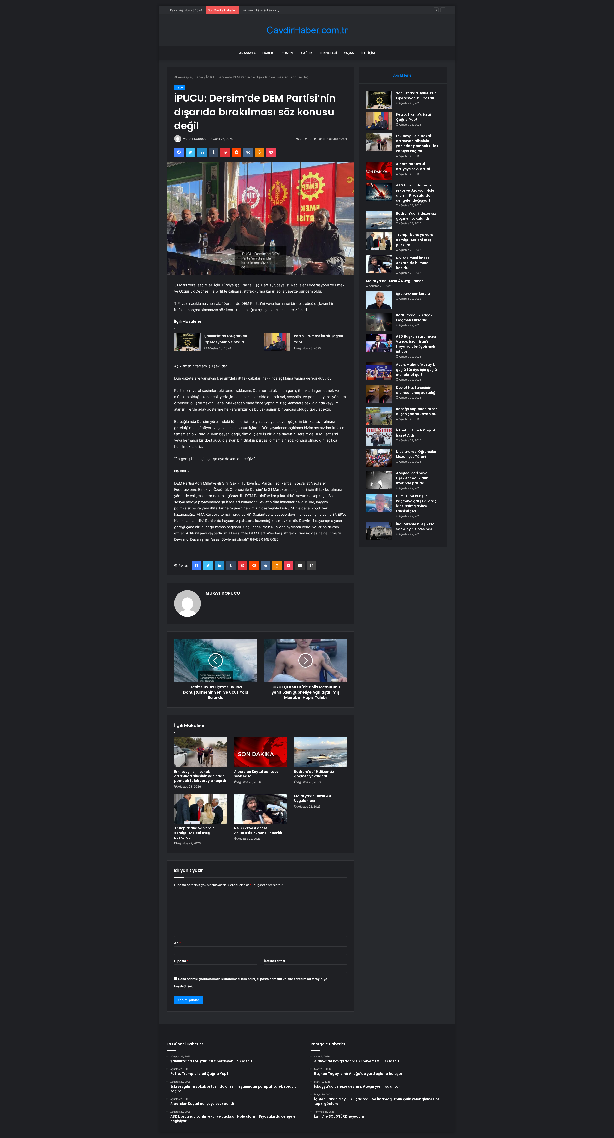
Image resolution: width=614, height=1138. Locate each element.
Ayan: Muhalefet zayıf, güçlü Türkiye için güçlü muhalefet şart (416, 369)
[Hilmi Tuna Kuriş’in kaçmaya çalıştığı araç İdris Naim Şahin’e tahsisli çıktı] (379, 503)
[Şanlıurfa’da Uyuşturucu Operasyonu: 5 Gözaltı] (187, 342)
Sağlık (307, 53)
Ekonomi (287, 53)
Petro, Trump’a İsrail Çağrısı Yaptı (414, 117)
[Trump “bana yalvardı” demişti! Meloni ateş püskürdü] (200, 809)
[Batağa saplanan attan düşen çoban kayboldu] (379, 416)
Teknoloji (328, 53)
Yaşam (349, 53)
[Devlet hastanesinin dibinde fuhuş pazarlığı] (379, 394)
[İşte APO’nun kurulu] (379, 300)
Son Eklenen (403, 75)
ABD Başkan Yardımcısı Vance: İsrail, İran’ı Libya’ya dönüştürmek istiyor (416, 344)
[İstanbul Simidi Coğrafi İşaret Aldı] (379, 437)
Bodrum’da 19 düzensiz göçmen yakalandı (314, 774)
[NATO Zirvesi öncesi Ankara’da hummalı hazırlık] (260, 809)
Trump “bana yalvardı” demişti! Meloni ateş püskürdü (194, 833)
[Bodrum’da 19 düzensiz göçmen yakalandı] (320, 752)
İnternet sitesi (274, 961)
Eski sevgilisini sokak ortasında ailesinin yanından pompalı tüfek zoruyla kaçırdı (299, 10)
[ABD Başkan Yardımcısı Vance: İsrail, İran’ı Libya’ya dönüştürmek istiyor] (379, 343)
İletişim (368, 53)
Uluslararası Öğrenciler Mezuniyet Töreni (416, 454)
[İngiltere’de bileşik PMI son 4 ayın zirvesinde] (379, 531)
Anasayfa (247, 53)
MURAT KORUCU (195, 139)
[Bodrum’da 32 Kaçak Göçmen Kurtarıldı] (379, 322)
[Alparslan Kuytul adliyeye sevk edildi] (260, 752)
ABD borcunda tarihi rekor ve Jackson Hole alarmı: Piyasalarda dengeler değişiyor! (415, 193)
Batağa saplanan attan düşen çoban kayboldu (417, 411)
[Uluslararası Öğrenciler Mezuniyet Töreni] (379, 458)
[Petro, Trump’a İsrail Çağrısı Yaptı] (277, 342)
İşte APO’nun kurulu (413, 293)
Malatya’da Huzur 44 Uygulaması (312, 798)
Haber (267, 53)
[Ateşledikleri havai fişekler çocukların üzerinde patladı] (379, 480)
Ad (177, 943)
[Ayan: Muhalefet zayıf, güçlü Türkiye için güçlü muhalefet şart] (379, 371)
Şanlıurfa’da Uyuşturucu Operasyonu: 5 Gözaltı (417, 96)
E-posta (181, 961)
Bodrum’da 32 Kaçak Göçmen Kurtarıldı (414, 318)
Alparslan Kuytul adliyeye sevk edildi (256, 774)
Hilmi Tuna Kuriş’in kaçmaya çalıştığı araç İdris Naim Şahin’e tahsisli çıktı (416, 504)
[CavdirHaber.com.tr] (307, 30)
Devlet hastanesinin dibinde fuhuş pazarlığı (416, 390)
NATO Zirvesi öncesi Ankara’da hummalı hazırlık (258, 830)
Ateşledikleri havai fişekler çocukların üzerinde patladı (412, 478)
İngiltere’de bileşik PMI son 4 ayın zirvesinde (415, 527)
